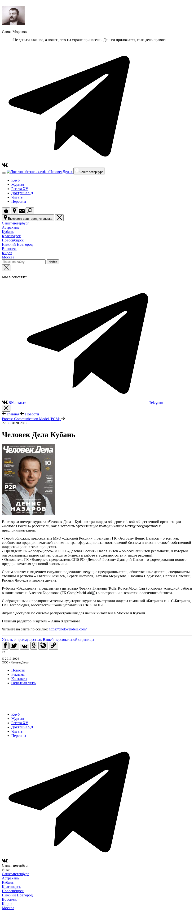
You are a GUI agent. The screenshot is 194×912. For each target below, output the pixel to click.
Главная (13, 414)
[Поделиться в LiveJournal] (43, 646)
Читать (16, 197)
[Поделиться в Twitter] (14, 646)
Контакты (19, 679)
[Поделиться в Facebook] (5, 646)
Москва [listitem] (8, 257)
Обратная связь (23, 683)
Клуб (15, 180)
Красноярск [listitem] (11, 236)
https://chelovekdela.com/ (68, 629)
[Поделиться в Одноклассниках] (33, 646)
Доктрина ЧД (22, 193)
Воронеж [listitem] (9, 249)
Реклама (18, 674)
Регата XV (19, 189)
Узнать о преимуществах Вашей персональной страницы (48, 640)
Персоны (18, 201)
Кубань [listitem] (7, 232)
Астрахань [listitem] (10, 227)
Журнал (17, 184)
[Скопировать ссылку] (53, 646)
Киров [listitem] (7, 253)
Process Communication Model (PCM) (31, 419)
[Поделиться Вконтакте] (24, 647)
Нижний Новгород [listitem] (17, 244)
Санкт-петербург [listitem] (15, 223)
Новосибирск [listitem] (13, 240)
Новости (31, 414)
